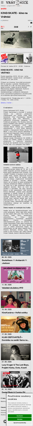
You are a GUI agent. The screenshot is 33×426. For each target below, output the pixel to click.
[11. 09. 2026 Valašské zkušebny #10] (16, 283)
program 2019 (11, 6)
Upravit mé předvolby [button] (20, 422)
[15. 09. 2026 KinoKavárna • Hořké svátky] (16, 307)
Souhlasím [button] (20, 416)
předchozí (5, 20)
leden (18, 6)
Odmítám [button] (19, 419)
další (29, 20)
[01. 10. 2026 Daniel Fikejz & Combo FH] (16, 387)
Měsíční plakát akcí (6, 401)
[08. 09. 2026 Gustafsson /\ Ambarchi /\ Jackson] (16, 255)
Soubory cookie (5, 414)
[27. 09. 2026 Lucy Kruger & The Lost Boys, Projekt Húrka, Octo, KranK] (16, 360)
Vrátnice (3, 6)
